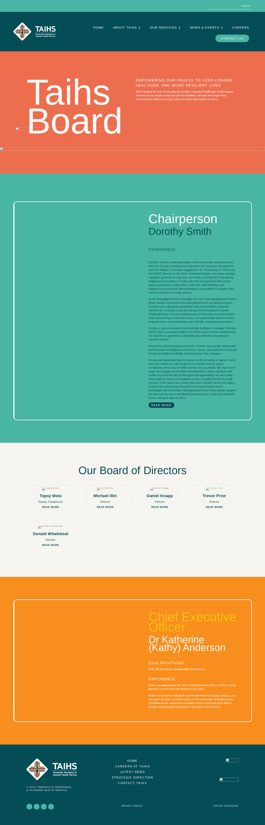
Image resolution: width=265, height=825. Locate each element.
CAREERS (240, 27)
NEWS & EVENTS (204, 27)
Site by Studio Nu (225, 806)
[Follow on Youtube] (38, 5)
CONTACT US (232, 38)
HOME (98, 27)
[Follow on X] (23, 5)
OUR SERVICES (163, 27)
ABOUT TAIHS (125, 27)
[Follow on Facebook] (16, 5)
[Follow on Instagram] (31, 5)
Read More (161, 405)
